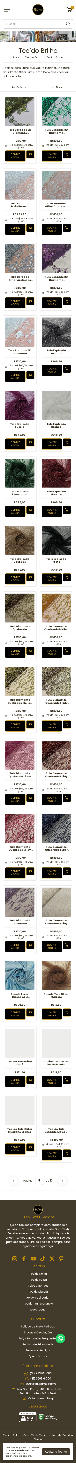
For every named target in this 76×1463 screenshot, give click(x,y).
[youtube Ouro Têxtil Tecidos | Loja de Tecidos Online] (33, 1258)
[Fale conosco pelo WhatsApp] (60, 1338)
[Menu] (8, 9)
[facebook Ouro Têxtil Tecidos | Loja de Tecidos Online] (24, 1258)
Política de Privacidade (38, 1344)
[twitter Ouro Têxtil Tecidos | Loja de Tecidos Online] (52, 1258)
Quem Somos (38, 1356)
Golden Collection (38, 1298)
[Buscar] (68, 23)
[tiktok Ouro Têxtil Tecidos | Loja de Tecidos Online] (42, 1258)
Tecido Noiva (38, 1274)
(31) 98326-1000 (41, 1373)
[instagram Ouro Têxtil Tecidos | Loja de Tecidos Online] (14, 1258)
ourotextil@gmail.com (41, 1384)
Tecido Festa (33, 57)
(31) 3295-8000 (40, 1378)
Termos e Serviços (38, 1350)
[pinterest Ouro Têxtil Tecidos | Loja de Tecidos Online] (61, 1258)
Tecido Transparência (38, 1303)
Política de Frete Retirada (38, 1326)
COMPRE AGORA (15, 156)
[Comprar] (30, 154)
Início (16, 57)
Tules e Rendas (38, 1286)
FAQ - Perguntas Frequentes (38, 1338)
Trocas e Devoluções (38, 1332)
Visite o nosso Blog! (41, 1398)
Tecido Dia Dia (38, 1292)
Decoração (38, 1309)
